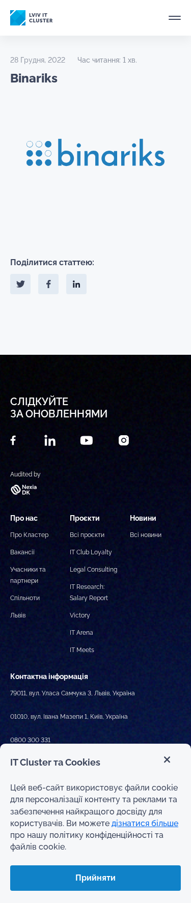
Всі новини (145, 535)
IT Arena (81, 632)
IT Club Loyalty (91, 552)
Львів (17, 615)
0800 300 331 (30, 740)
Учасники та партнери (28, 575)
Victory (80, 615)
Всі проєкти (87, 535)
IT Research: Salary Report (89, 592)
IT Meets (82, 650)
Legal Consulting (93, 569)
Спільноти (25, 598)
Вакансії (22, 552)
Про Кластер (29, 535)
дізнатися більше (145, 823)
